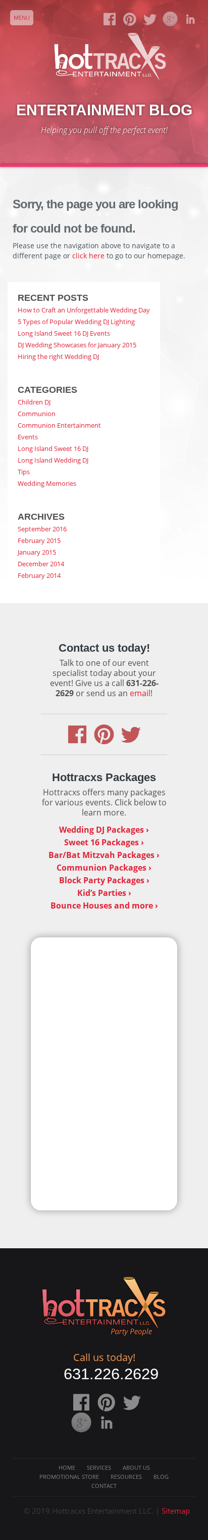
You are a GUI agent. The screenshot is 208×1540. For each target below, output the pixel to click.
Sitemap (176, 1511)
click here (88, 255)
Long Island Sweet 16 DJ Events (64, 333)
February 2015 (39, 540)
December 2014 (41, 563)
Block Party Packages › (104, 880)
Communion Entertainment (59, 425)
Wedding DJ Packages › (104, 829)
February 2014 (39, 575)
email (140, 693)
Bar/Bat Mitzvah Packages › (104, 854)
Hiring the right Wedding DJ (58, 356)
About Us (136, 1467)
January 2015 (37, 552)
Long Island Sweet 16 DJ (53, 448)
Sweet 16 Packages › (104, 842)
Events (28, 436)
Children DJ (34, 401)
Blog (161, 1476)
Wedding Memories (47, 483)
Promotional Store (69, 1476)
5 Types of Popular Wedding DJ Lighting (76, 321)
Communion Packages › (104, 867)
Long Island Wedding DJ (53, 460)
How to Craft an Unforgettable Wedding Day (84, 309)
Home (67, 1467)
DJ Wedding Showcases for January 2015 (77, 344)
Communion (37, 413)
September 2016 (42, 528)
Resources (126, 1476)
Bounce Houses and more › (104, 905)
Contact (104, 1485)
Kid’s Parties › (104, 892)
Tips (24, 471)
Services (99, 1467)
